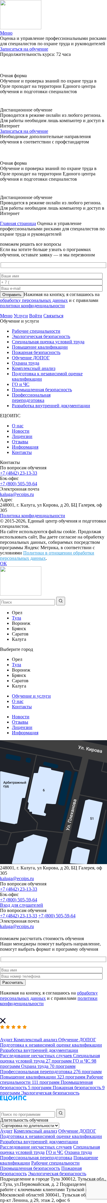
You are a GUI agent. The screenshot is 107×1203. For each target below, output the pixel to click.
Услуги (21, 315)
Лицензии (22, 436)
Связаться (53, 315)
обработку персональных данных (34, 300)
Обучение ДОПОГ (31, 357)
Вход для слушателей (21, 905)
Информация (25, 446)
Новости (20, 431)
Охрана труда (25, 363)
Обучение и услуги (31, 695)
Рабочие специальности (36, 331)
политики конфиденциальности (32, 305)
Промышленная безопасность (42, 389)
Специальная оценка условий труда (48, 341)
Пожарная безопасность (36, 352)
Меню (6, 315)
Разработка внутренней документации (51, 405)
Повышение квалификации (40, 347)
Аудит (6, 1131)
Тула (16, 617)
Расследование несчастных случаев (36, 1146)
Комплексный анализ (33, 368)
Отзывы (20, 441)
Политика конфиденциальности (32, 515)
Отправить (11, 294)
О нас (17, 425)
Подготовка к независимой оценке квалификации (51, 1136)
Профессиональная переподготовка (31, 397)
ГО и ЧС (20, 384)
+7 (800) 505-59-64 (18, 483)
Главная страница (18, 223)
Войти (35, 315)
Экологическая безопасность (41, 336)
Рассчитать (12, 982)
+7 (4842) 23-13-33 (18, 473)
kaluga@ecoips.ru (17, 494)
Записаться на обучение (24, 48)
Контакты (22, 452)
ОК (3, 563)
